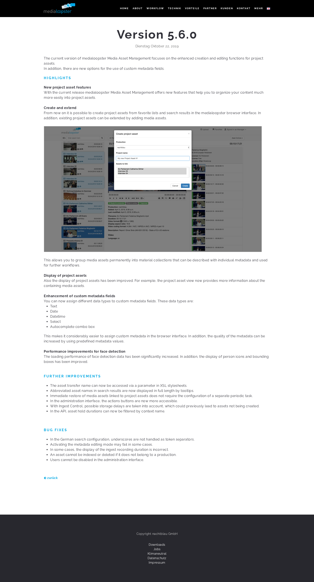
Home (124, 8)
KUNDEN (227, 8)
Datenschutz (157, 558)
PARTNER (210, 8)
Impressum (157, 562)
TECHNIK (174, 8)
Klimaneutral (157, 553)
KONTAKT (244, 8)
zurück (52, 478)
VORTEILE (192, 8)
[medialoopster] (59, 8)
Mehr (258, 8)
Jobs (157, 549)
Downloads (157, 544)
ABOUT (138, 8)
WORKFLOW (155, 8)
